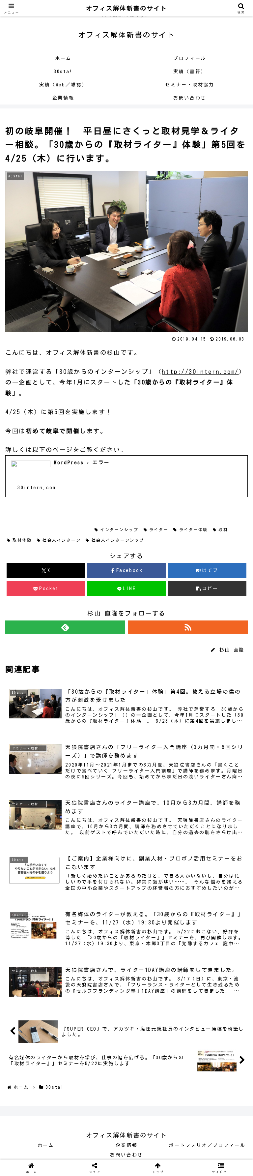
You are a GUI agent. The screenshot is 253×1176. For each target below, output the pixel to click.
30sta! (21, 529)
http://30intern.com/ (200, 372)
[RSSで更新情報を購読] (188, 627)
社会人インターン (61, 540)
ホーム (46, 1145)
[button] (207, 588)
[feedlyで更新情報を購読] (65, 627)
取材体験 (22, 540)
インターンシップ (119, 529)
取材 (223, 529)
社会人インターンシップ (118, 540)
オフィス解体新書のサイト (126, 8)
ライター (158, 529)
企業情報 (126, 1145)
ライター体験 (193, 529)
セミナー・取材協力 (63, 529)
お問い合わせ (126, 1155)
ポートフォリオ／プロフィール (207, 1145)
